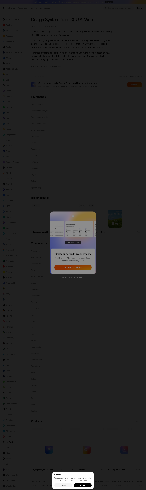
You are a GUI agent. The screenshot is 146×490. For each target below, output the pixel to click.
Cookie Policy (82, 480)
